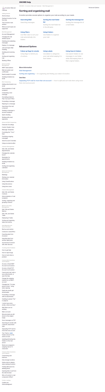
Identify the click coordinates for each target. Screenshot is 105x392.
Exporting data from (7, 235)
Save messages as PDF (9, 320)
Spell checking (6, 115)
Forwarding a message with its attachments (8, 295)
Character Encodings (8, 124)
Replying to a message (8, 104)
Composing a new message (7, 93)
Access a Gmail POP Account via (8, 269)
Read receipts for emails (9, 74)
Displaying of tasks (7, 218)
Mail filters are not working (7, 308)
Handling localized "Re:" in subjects (9, 300)
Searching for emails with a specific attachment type (9, 324)
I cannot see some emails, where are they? (9, 304)
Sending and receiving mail (8, 53)
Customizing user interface (7, 356)
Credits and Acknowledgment (7, 383)
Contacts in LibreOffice (8, 231)
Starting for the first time (9, 19)
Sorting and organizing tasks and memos (8, 221)
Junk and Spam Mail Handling (7, 48)
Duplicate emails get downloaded (8, 291)
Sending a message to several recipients (8, 111)
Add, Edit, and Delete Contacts (8, 193)
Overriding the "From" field (8, 133)
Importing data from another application (7, 239)
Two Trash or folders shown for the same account (8, 334)
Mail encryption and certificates (7, 71)
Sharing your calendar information (8, 178)
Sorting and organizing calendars (8, 166)
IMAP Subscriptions (7, 67)
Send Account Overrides (9, 140)
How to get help (6, 250)
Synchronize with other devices (8, 243)
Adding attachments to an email (9, 85)
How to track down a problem (8, 256)
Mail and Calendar (9, 9)
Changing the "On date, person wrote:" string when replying (8, 286)
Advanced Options (94, 7)
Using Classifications (8, 181)
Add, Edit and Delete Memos (8, 210)
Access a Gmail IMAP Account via (8, 264)
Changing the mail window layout (7, 37)
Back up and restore (7, 229)
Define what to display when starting (8, 363)
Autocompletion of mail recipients (8, 89)
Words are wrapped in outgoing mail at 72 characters (8, 346)
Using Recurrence (7, 184)
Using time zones (7, 186)
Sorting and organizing (27, 74)
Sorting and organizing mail (8, 57)
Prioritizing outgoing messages (7, 137)
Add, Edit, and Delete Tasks (8, 214)
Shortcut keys (6, 16)
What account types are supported (9, 27)
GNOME (21, 6)
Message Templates (8, 129)
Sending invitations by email (8, 77)
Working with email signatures (7, 118)
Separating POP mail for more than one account (9, 329)
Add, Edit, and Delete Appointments (8, 149)
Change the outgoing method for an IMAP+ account (8, 280)
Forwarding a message (8, 101)
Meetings (4, 174)
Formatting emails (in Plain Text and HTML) (8, 98)
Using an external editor (8, 143)
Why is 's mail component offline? (8, 376)
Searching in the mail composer (8, 107)
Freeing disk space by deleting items (8, 367)
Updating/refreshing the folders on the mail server (8, 340)
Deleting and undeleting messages (8, 42)
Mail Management (47, 6)
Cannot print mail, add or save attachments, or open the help (9, 274)
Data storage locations (8, 360)
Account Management (8, 34)
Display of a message (8, 45)
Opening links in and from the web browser (9, 371)
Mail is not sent (6, 312)
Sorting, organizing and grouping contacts (8, 201)
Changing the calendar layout (8, 154)
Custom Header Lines (8, 127)
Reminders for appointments (6, 158)
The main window (7, 23)
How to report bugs (7, 252)
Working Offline (6, 60)
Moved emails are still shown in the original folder (8, 316)
